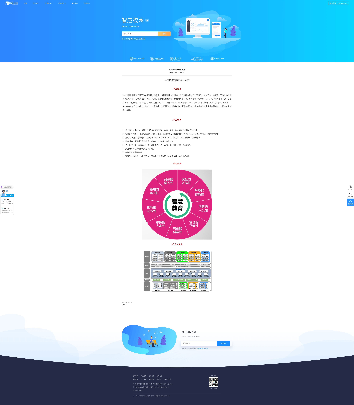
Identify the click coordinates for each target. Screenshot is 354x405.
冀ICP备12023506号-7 (164, 396)
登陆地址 (159, 376)
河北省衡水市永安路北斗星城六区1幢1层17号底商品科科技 (151, 387)
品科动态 (61, 3)
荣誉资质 (75, 3)
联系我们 (87, 3)
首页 (25, 3)
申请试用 (223, 343)
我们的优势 (168, 379)
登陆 (164, 34)
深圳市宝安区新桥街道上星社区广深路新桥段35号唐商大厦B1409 (153, 384)
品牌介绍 (151, 379)
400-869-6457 (138, 390)
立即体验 (142, 39)
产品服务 (48, 3)
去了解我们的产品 (202, 348)
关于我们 (36, 3)
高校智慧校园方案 (127, 302)
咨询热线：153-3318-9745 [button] (338, 3)
